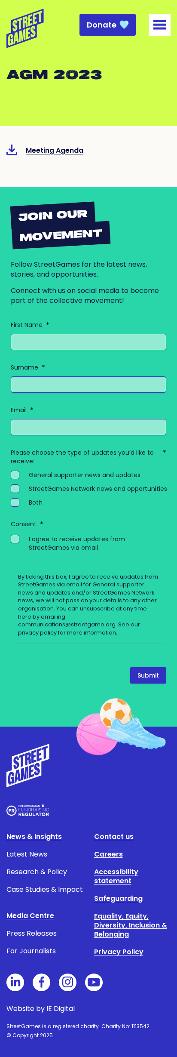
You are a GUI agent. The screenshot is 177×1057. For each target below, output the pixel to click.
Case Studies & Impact (44, 889)
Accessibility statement (116, 876)
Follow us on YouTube (94, 982)
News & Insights (34, 836)
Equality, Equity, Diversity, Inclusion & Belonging (130, 925)
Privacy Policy (118, 951)
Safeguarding (118, 898)
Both (36, 502)
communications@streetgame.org (67, 624)
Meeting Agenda (54, 150)
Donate (101, 24)
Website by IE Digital (40, 1008)
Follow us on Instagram (67, 982)
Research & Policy (36, 871)
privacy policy (37, 633)
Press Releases (31, 933)
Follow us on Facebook (41, 982)
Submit (148, 675)
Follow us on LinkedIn (15, 982)
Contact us (114, 836)
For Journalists (31, 950)
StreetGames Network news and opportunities (98, 488)
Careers (108, 854)
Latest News (26, 854)
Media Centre (30, 915)
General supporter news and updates (84, 475)
